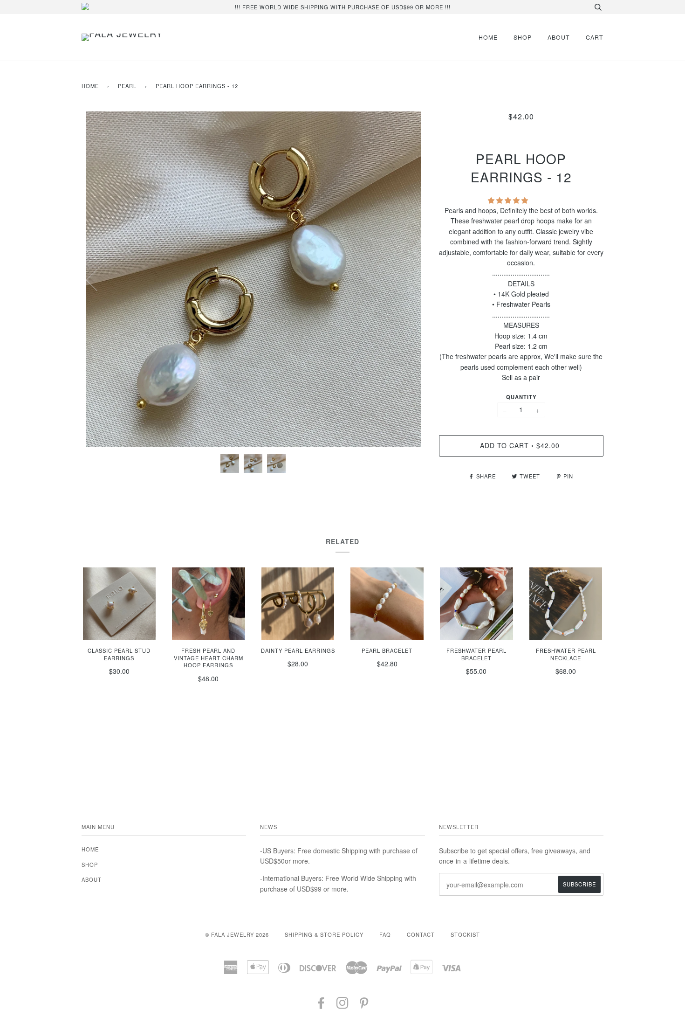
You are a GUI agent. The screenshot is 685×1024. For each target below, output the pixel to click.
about (559, 37)
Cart (594, 37)
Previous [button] (97, 279)
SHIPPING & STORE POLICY (324, 934)
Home (90, 86)
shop (523, 37)
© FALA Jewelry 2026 (237, 934)
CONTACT (421, 934)
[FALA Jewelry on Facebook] (321, 1005)
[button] (509, 200)
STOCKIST (465, 934)
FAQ (385, 934)
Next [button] (408, 279)
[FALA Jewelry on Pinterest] (364, 1005)
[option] (253, 279)
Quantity (521, 397)
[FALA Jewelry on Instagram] (342, 1005)
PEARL (127, 86)
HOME (488, 37)
